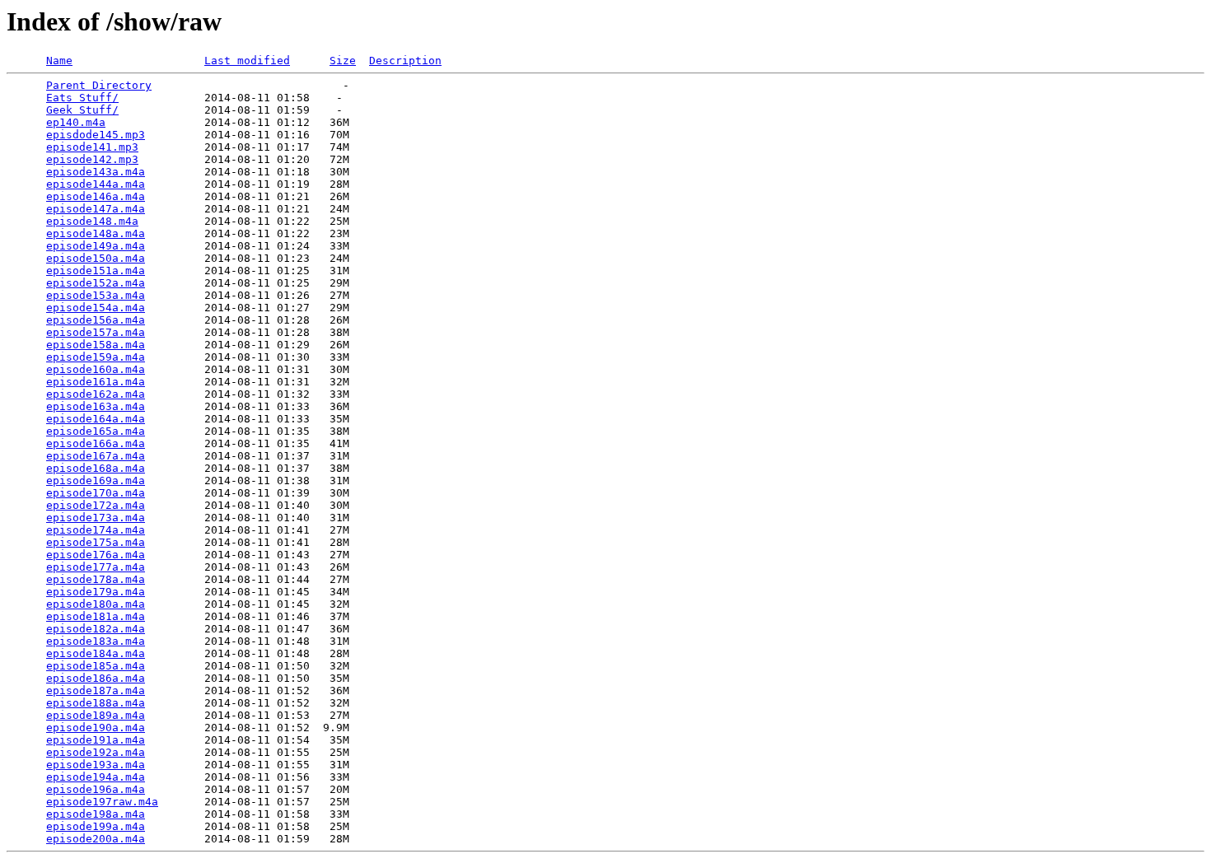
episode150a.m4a (95, 258)
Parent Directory (99, 85)
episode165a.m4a (95, 431)
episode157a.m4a (95, 332)
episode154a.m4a (95, 307)
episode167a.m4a (95, 456)
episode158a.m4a (95, 344)
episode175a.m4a (95, 542)
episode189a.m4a (95, 715)
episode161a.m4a (95, 382)
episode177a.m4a (95, 567)
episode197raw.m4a (102, 801)
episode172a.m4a (95, 505)
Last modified (247, 60)
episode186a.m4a (95, 678)
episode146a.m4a (95, 196)
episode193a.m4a (95, 764)
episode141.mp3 (92, 147)
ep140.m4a (75, 122)
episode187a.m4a (95, 690)
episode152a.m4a (95, 283)
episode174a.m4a (95, 530)
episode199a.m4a (95, 826)
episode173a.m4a (95, 517)
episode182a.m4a (95, 629)
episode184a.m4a (95, 653)
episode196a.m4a (95, 789)
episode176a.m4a (95, 554)
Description (405, 60)
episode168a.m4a (95, 468)
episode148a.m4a (95, 233)
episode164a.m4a (95, 419)
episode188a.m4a (95, 703)
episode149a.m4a (95, 246)
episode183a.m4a (95, 641)
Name (59, 60)
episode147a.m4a (95, 209)
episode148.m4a (92, 221)
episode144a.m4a (95, 184)
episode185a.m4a (95, 666)
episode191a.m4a (95, 740)
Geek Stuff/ (82, 110)
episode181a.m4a (95, 616)
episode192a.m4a (95, 752)
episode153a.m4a (95, 295)
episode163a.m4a (95, 406)
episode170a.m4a (95, 493)
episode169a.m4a (95, 480)
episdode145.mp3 (95, 134)
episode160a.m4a (95, 369)
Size (343, 60)
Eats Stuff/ (82, 97)
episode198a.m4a (95, 814)
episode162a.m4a (95, 394)
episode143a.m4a (95, 172)
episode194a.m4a (95, 777)
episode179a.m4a (95, 591)
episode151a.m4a (95, 270)
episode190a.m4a (95, 727)
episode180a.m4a (95, 604)
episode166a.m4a (95, 443)
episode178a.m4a (95, 579)
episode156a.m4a (95, 320)
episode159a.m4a (95, 357)
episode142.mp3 (92, 159)
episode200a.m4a (95, 839)
